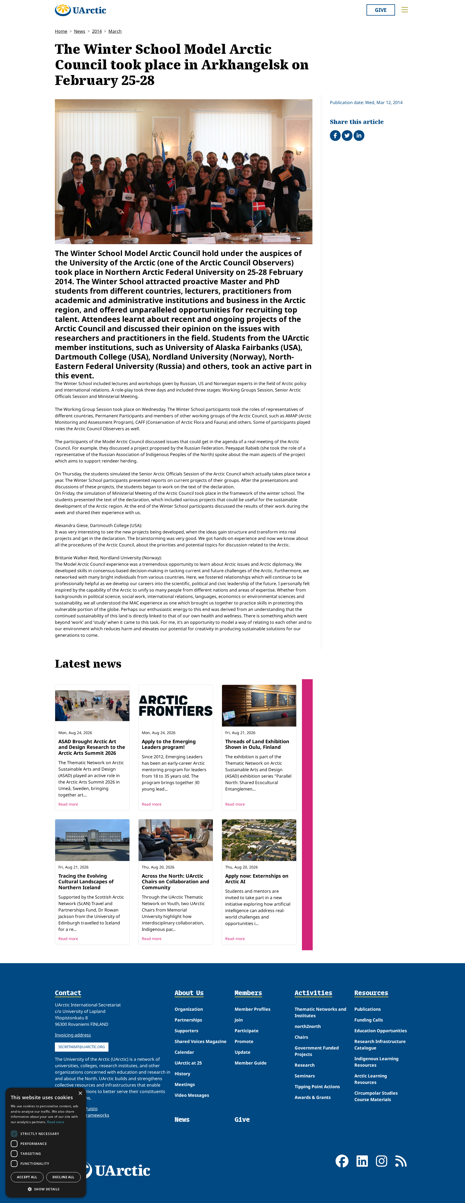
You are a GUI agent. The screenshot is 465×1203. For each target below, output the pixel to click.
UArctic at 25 (188, 1063)
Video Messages (192, 1095)
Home (61, 31)
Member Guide (251, 1063)
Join (239, 1020)
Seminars (305, 1076)
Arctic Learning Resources (370, 1079)
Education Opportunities (380, 1031)
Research (305, 1065)
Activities (313, 993)
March (115, 31)
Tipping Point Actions (317, 1087)
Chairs (301, 1037)
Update (243, 1052)
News (79, 31)
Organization (189, 1009)
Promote (244, 1041)
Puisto (91, 1109)
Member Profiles (252, 1009)
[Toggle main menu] (404, 9)
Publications (367, 1009)
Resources (371, 993)
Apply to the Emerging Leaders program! (169, 744)
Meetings (185, 1084)
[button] (46, 1189)
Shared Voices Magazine (201, 1041)
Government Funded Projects (317, 1051)
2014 (97, 31)
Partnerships (188, 1020)
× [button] (80, 1093)
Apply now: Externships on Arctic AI (256, 879)
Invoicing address (73, 1035)
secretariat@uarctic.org (81, 1046)
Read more (68, 804)
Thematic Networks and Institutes (320, 1012)
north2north (308, 1026)
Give (381, 9)
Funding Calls (368, 1020)
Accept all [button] (27, 1177)
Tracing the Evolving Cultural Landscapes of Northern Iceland (86, 882)
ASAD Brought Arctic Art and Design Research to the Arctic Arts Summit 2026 (91, 747)
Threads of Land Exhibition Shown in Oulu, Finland (257, 744)
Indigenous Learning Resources (376, 1062)
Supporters (186, 1031)
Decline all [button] (63, 1177)
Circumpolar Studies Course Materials (376, 1096)
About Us (189, 993)
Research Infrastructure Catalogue (380, 1044)
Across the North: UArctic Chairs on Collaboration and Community (175, 882)
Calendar (184, 1052)
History (182, 1074)
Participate (247, 1031)
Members (248, 993)
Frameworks (96, 1115)
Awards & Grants (313, 1097)
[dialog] (45, 1143)
